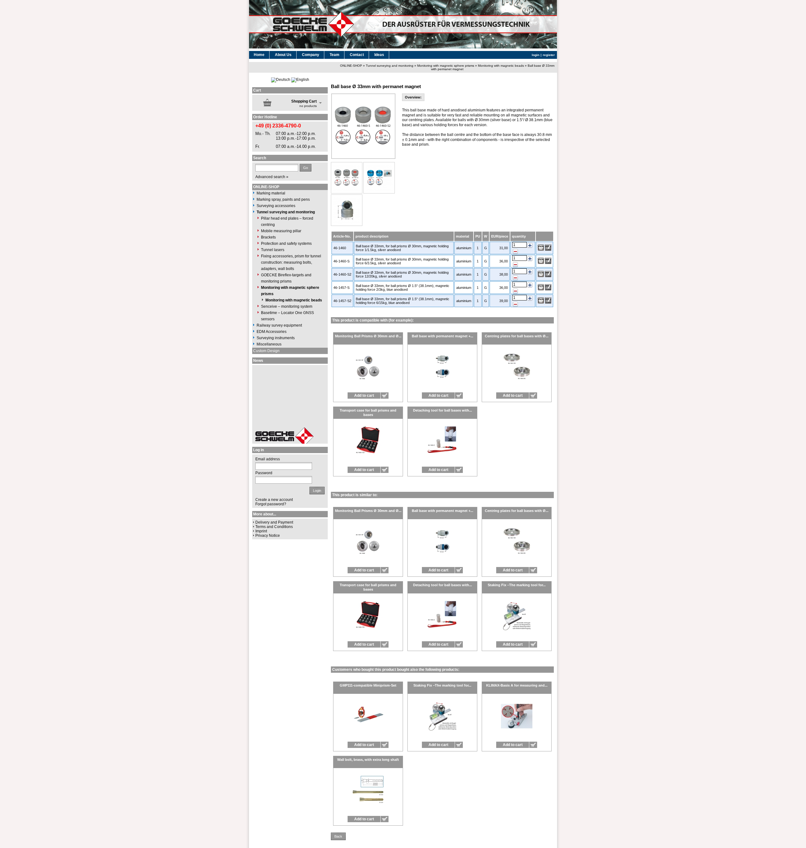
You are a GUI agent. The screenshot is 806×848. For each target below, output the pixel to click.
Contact (357, 55)
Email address (267, 459)
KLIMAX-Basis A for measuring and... (517, 685)
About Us (283, 55)
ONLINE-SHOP (351, 65)
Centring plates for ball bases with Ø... (516, 336)
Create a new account (274, 499)
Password (263, 473)
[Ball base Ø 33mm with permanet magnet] (346, 177)
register (549, 55)
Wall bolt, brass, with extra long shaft (368, 759)
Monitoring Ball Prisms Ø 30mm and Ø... (368, 336)
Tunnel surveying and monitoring (389, 65)
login (535, 55)
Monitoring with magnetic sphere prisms (445, 65)
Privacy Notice (267, 535)
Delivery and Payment (274, 522)
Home (259, 55)
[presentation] (413, 97)
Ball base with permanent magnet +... (442, 336)
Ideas (379, 55)
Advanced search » (271, 177)
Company (310, 55)
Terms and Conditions (274, 527)
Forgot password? (270, 504)
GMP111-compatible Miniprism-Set (368, 685)
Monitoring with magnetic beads (501, 65)
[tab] (413, 97)
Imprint (261, 531)
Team (334, 55)
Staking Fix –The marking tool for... (517, 585)
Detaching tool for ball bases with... (442, 410)
